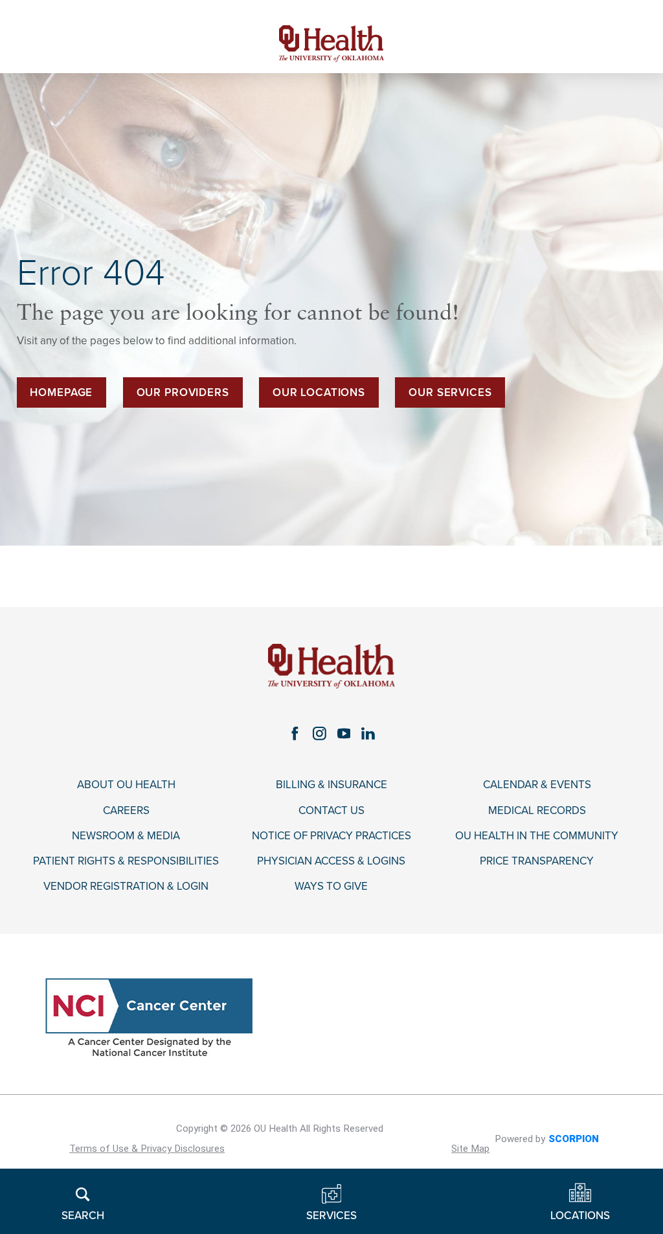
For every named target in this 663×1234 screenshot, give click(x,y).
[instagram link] (319, 734)
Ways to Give (331, 886)
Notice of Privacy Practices (331, 836)
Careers (126, 810)
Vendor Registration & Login (125, 886)
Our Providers (183, 392)
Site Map (470, 1148)
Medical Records (537, 810)
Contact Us (331, 810)
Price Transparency (537, 861)
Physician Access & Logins (331, 861)
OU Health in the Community (536, 836)
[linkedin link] (368, 734)
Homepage (61, 392)
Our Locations (319, 392)
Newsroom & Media (126, 836)
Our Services (450, 392)
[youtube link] (344, 734)
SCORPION (573, 1139)
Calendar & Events (537, 784)
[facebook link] (294, 734)
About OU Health (126, 784)
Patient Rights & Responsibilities (126, 861)
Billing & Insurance (331, 784)
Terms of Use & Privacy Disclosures (147, 1148)
